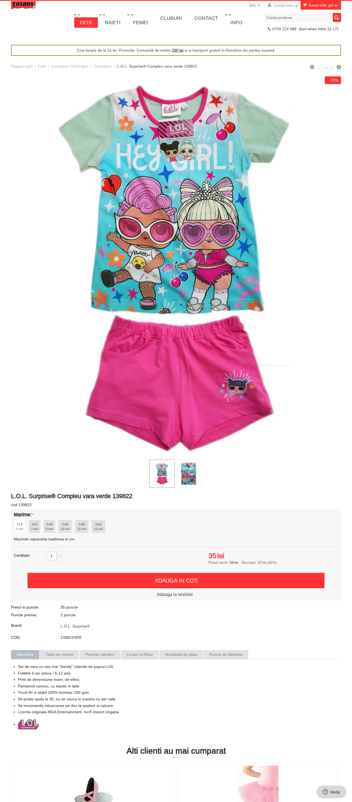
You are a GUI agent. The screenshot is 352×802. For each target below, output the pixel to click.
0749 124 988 (284, 29)
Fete (86, 22)
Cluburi (171, 18)
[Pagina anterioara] (312, 68)
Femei (140, 22)
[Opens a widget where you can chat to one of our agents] (331, 792)
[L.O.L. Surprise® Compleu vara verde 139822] (176, 266)
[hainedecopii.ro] (23, 4)
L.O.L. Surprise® (75, 626)
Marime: (23, 514)
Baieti (112, 22)
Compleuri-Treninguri (69, 66)
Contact (206, 18)
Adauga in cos (176, 580)
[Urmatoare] (339, 68)
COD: (16, 637)
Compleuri (103, 66)
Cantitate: (22, 555)
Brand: (17, 625)
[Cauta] (337, 17)
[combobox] (302, 17)
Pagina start (22, 66)
